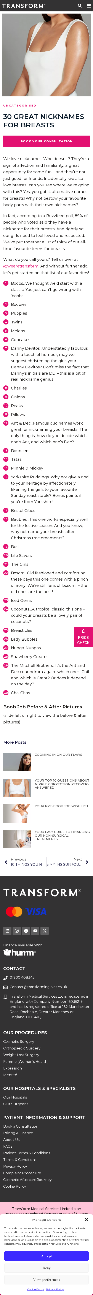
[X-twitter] (44, 931)
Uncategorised (20, 105)
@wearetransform (20, 266)
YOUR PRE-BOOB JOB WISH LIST (61, 806)
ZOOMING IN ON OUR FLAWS (58, 755)
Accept (46, 1255)
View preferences (46, 1279)
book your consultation (47, 141)
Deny (46, 1267)
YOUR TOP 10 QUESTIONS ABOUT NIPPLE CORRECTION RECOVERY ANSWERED (62, 784)
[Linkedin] (7, 931)
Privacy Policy (55, 1289)
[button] (86, 1220)
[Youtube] (35, 931)
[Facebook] (26, 931)
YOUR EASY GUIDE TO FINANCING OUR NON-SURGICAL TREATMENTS (62, 835)
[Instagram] (17, 931)
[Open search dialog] (79, 5)
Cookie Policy (35, 1289)
